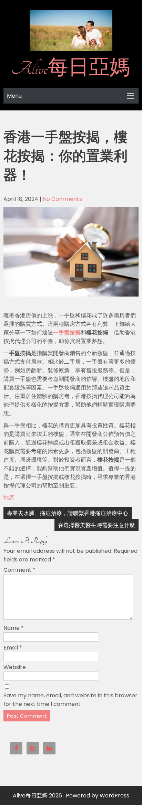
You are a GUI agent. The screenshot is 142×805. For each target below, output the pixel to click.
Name (13, 628)
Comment (19, 570)
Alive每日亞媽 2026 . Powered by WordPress (71, 795)
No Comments (62, 199)
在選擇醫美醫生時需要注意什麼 (96, 525)
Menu (14, 96)
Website (14, 667)
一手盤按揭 (67, 332)
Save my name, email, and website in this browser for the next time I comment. (70, 699)
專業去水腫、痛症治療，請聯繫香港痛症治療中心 (67, 513)
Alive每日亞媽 (70, 68)
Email (12, 648)
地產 (8, 498)
